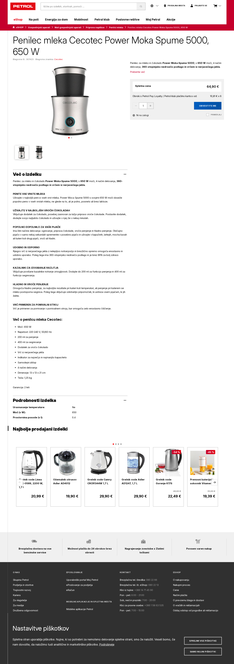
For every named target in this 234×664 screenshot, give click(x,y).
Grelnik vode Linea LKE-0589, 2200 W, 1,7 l (31, 483)
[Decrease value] (136, 106)
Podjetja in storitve (23, 584)
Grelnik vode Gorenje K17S (164, 481)
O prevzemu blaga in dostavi (188, 600)
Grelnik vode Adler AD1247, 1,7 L (133, 481)
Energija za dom (56, 19)
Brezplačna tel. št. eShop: (134, 584)
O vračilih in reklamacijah (186, 605)
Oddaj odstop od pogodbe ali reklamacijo (195, 610)
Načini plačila (180, 595)
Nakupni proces (181, 584)
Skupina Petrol (21, 579)
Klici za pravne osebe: (132, 605)
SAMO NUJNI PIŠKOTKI (203, 651)
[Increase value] (150, 106)
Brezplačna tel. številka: (132, 579)
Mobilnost (81, 19)
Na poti (34, 19)
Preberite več (137, 71)
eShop (18, 19)
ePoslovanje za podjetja (79, 584)
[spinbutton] (143, 106)
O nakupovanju (181, 579)
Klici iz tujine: (127, 590)
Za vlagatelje (20, 600)
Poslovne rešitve (127, 19)
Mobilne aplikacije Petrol (79, 609)
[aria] (18, 27)
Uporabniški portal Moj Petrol (82, 579)
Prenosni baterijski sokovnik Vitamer (201, 481)
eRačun (70, 590)
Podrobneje (106, 644)
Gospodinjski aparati (39, 27)
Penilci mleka (116, 27)
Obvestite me (207, 105)
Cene (176, 590)
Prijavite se (201, 5)
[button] (20, 482)
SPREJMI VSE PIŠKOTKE (202, 640)
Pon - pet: (125, 595)
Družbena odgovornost (25, 610)
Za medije (18, 605)
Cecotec (58, 59)
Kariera (17, 595)
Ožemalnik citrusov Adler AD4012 (65, 481)
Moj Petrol (153, 19)
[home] (22, 6)
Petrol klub (102, 19)
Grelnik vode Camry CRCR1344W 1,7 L (99, 481)
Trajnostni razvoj (22, 590)
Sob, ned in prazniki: (131, 600)
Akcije (171, 19)
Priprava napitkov (95, 27)
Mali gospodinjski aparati (68, 27)
